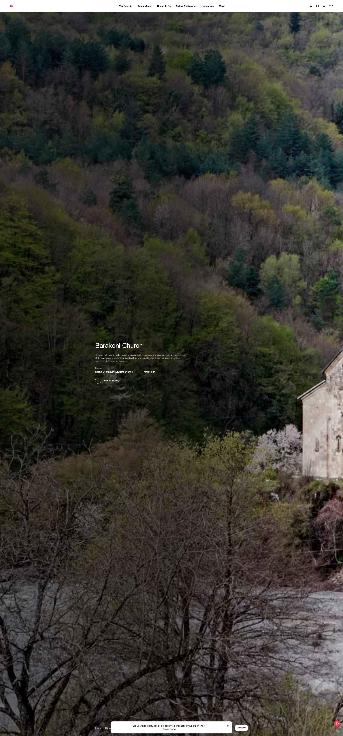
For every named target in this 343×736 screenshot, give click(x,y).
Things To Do (164, 6)
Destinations (144, 6)
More (222, 6)
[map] (317, 6)
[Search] (311, 6)
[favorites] (324, 6)
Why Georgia (125, 6)
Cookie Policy (169, 729)
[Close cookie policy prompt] (228, 726)
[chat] (337, 723)
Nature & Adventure (186, 6)
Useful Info (208, 6)
